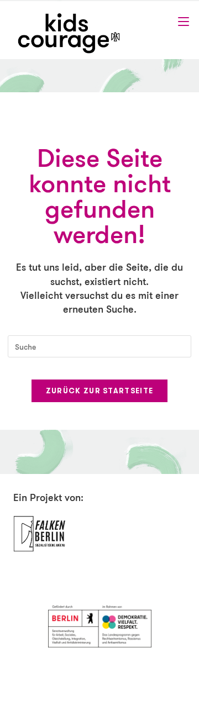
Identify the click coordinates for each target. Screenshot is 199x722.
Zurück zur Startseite (99, 391)
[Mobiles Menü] (183, 21)
